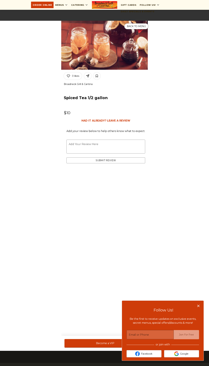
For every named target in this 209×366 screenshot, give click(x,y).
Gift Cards (129, 5)
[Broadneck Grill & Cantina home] (104, 5)
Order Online (42, 5)
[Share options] (87, 76)
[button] (62, 5)
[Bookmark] (96, 76)
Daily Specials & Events (137, 11)
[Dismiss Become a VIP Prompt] (198, 306)
